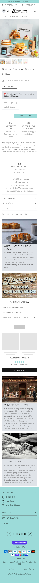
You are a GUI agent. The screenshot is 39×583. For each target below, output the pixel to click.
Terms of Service (28, 569)
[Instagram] (14, 534)
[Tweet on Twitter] (12, 214)
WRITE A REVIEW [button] (19, 370)
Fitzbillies (22, 558)
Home (4, 17)
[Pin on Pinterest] (17, 214)
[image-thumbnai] (2, 61)
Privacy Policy (10, 569)
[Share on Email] (21, 214)
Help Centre (10, 501)
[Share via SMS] (25, 214)
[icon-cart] (35, 11)
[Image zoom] (19, 38)
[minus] (4, 115)
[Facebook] (9, 534)
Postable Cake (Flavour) (9, 103)
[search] (8, 11)
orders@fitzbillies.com (13, 505)
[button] (25, 116)
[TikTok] (19, 534)
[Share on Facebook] (8, 214)
